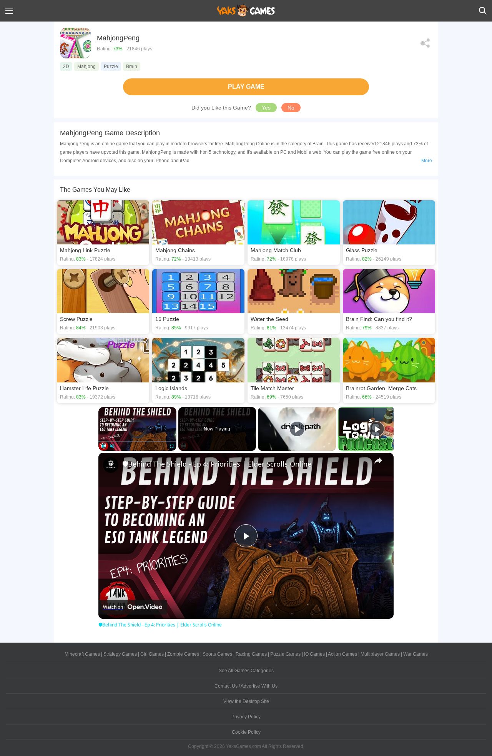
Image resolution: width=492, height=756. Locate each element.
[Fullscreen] (171, 446)
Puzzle (111, 66)
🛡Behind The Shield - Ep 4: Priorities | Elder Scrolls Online (216, 464)
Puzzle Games (285, 654)
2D (66, 66)
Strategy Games (120, 654)
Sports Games (217, 654)
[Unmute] (112, 446)
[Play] (103, 446)
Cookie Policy (246, 732)
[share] (378, 460)
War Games (415, 654)
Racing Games (251, 654)
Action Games (342, 654)
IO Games (314, 654)
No (291, 108)
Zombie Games (183, 654)
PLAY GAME (246, 86)
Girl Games (152, 654)
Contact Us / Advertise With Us (246, 686)
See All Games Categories (246, 670)
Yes (266, 108)
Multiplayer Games (380, 654)
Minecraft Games (82, 654)
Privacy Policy (246, 716)
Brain (131, 66)
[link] (110, 465)
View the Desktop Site (246, 701)
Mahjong (86, 66)
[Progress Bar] (137, 441)
